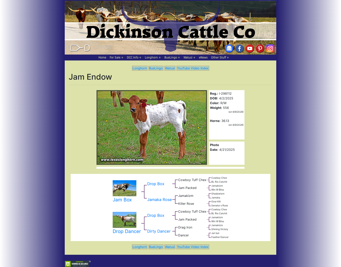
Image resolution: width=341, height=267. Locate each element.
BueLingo (170, 57)
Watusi (188, 57)
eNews (203, 57)
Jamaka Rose (159, 199)
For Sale (115, 57)
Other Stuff (218, 57)
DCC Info (132, 57)
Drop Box (155, 183)
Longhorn (151, 57)
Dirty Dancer (158, 231)
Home (102, 57)
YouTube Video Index (193, 68)
